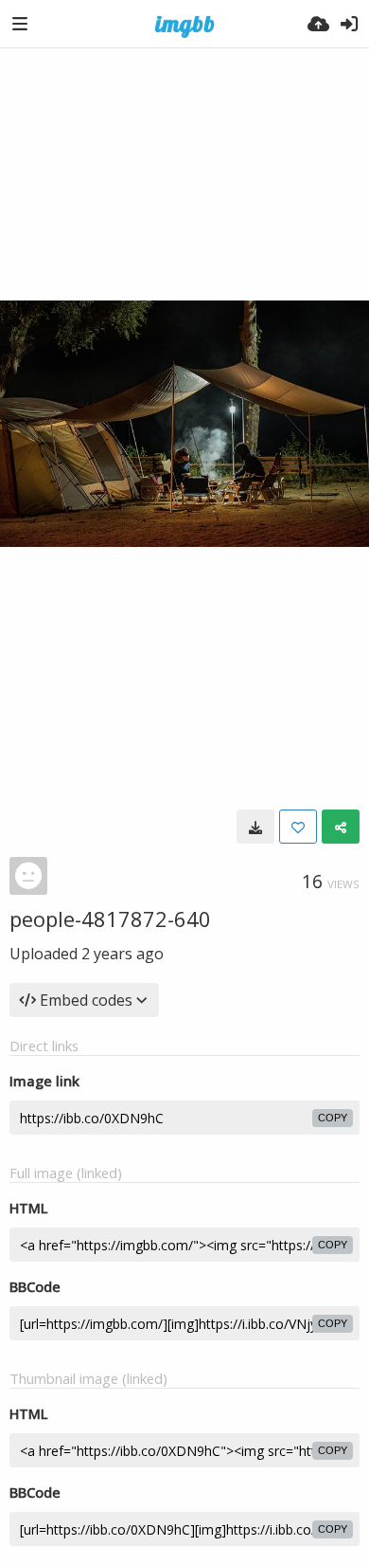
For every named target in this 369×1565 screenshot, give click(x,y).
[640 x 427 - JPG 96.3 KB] (255, 827)
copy (332, 1117)
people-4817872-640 (110, 918)
